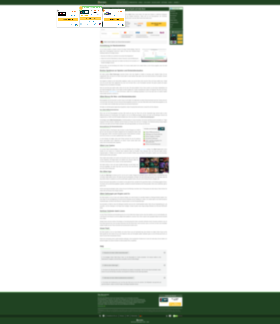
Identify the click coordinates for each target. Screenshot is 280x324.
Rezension (91, 21)
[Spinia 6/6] (108, 13)
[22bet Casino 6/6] (84, 11)
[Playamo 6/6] (62, 13)
